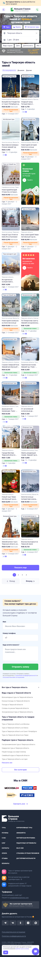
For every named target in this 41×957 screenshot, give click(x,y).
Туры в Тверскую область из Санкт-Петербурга (19, 731)
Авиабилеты (21, 833)
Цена (18, 45)
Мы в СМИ (19, 848)
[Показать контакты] (37, 9)
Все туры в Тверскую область (14, 687)
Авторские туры (33, 27)
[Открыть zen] (28, 922)
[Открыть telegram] (5, 922)
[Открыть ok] (20, 922)
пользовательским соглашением (13, 677)
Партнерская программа (25, 838)
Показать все (7, 763)
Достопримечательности (25, 858)
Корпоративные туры (24, 828)
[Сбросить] (36, 33)
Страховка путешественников (27, 853)
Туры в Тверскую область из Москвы (15, 724)
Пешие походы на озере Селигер (14, 752)
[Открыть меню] (3, 9)
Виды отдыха (7, 45)
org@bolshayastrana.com (19, 898)
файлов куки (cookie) (22, 949)
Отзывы (5, 858)
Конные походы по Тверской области (16, 701)
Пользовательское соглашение (13, 932)
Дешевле (21, 70)
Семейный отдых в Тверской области (15, 755)
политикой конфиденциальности (26, 675)
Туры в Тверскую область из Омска (15, 728)
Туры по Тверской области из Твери (15, 735)
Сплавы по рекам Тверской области (15, 708)
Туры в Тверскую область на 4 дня (14, 759)
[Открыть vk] (12, 922)
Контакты (5, 848)
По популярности (9, 70)
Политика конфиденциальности (14, 936)
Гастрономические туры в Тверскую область (18, 744)
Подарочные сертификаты (26, 843)
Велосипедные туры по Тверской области (17, 697)
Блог (3, 843)
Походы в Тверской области (12, 705)
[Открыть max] (35, 922)
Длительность (28, 45)
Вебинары (5, 863)
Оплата (4, 853)
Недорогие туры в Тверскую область (15, 748)
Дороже (29, 70)
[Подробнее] (21, 879)
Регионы (5, 833)
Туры (8, 27)
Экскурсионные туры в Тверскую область (17, 712)
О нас (4, 838)
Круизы (18, 27)
